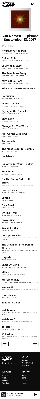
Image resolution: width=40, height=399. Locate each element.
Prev (5, 344)
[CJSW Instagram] (2, 363)
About (24, 375)
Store (4, 378)
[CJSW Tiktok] (12, 363)
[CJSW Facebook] (9, 363)
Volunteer (5, 383)
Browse (25, 360)
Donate (5, 375)
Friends (5, 380)
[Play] (36, 394)
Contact (25, 380)
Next (35, 344)
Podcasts (25, 365)
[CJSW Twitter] (5, 363)
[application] (36, 394)
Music (24, 383)
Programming (27, 363)
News (24, 378)
